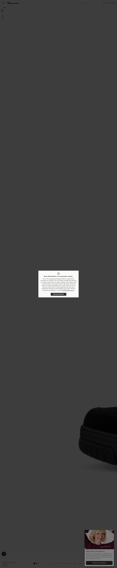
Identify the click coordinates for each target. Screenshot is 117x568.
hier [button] (65, 288)
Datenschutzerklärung (68, 290)
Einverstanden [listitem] (58, 294)
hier (62, 287)
